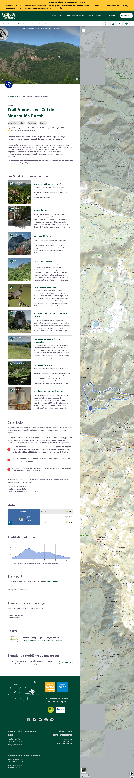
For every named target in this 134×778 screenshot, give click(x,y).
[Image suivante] (77, 55)
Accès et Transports (95, 15)
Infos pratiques (42, 23)
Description (30, 23)
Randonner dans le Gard (75, 15)
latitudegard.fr (55, 5)
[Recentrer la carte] (83, 30)
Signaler (65, 680)
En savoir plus (110, 15)
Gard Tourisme (67, 759)
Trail (18, 97)
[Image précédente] (3, 55)
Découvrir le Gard (57, 15)
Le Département (66, 756)
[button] (131, 773)
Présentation (8, 23)
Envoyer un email (14, 764)
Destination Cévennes (64, 761)
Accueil (12, 97)
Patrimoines (19, 23)
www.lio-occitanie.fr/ (50, 599)
